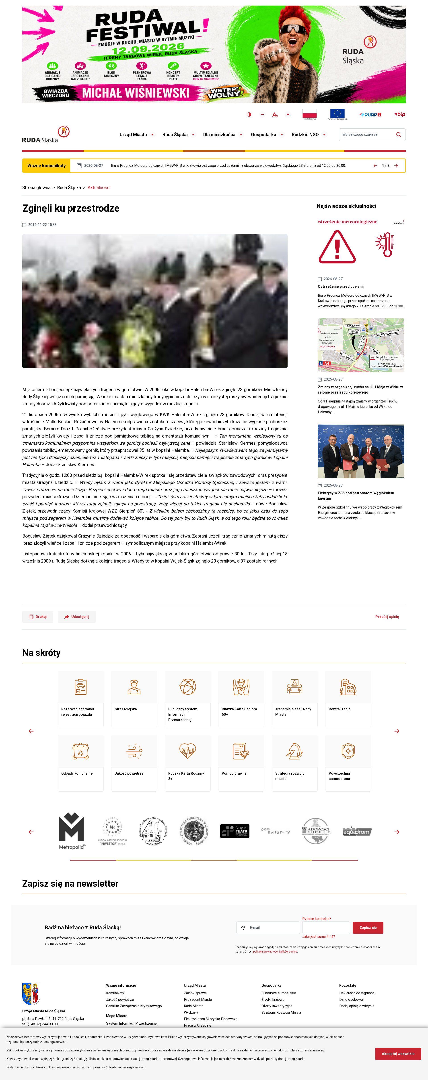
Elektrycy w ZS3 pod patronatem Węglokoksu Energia (361, 472)
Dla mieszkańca (219, 134)
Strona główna (36, 187)
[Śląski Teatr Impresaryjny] (235, 831)
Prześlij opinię (387, 617)
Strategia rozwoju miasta (295, 763)
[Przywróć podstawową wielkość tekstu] (275, 115)
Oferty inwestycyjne (276, 1006)
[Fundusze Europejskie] (337, 114)
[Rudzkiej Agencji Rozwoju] (112, 830)
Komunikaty (115, 993)
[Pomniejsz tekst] (262, 114)
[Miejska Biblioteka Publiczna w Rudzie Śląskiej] (194, 831)
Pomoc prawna (241, 763)
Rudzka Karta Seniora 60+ (241, 699)
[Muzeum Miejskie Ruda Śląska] (153, 831)
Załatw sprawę (195, 993)
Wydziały (191, 1012)
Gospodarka (263, 134)
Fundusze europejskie (278, 993)
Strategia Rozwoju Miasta (281, 1012)
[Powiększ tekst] (288, 114)
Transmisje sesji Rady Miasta (295, 699)
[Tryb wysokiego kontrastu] (249, 114)
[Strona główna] (46, 134)
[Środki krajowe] (309, 114)
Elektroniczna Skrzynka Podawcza (210, 1019)
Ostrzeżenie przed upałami (228, 165)
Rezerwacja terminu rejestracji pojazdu (81, 699)
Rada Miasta (193, 1006)
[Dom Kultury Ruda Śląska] (276, 831)
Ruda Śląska (175, 134)
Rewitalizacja (348, 699)
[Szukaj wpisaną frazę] (399, 134)
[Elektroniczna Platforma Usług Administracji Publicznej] (370, 114)
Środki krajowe (272, 999)
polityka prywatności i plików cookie (275, 951)
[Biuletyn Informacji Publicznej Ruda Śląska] (400, 114)
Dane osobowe (351, 999)
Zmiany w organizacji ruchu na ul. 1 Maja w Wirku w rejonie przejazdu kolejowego (361, 366)
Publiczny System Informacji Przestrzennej (188, 699)
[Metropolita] (72, 831)
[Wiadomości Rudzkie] (316, 831)
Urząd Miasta (133, 134)
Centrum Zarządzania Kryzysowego (134, 1006)
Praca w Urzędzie (197, 1025)
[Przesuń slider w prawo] (397, 731)
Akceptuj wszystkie (398, 1054)
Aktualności (99, 187)
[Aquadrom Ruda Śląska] (357, 831)
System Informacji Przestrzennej (131, 1023)
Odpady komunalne (81, 763)
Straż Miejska (134, 699)
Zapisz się (368, 928)
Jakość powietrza (134, 763)
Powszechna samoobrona (348, 763)
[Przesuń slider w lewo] (31, 731)
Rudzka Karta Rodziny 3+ (188, 763)
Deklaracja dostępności (357, 993)
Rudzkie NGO (305, 134)
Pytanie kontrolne (316, 919)
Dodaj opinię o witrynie (356, 1006)
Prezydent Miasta (198, 999)
